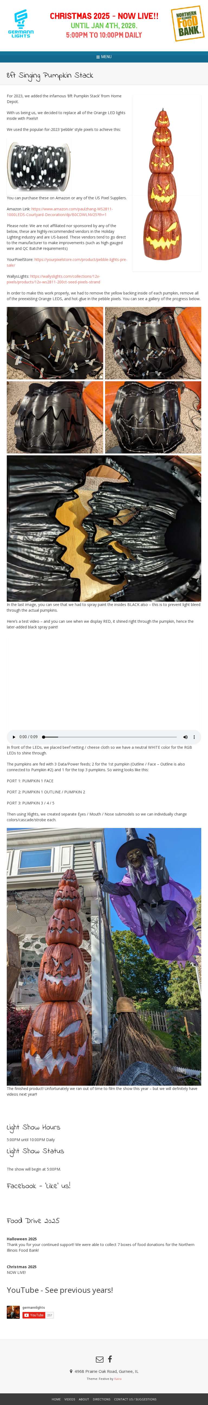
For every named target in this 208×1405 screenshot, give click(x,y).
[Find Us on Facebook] (110, 1359)
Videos (69, 1399)
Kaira (118, 1379)
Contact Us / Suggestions (135, 1399)
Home (56, 1399)
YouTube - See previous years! (60, 1290)
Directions (101, 1399)
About (84, 1399)
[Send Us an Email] (99, 1359)
